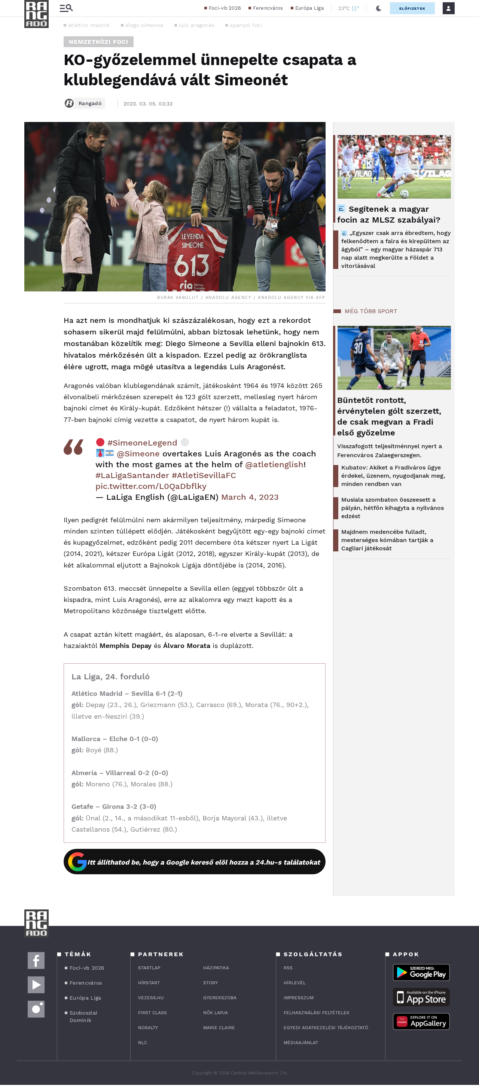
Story (210, 982)
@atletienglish (274, 464)
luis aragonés (196, 25)
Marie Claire (219, 1027)
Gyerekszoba (220, 997)
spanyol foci (246, 25)
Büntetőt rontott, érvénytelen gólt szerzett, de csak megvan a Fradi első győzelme (389, 416)
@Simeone (138, 453)
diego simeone (144, 25)
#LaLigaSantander (132, 475)
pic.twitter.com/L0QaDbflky (151, 486)
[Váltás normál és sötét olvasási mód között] (378, 8)
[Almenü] (66, 8)
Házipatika (216, 967)
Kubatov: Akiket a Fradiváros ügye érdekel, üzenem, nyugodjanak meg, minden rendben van (393, 475)
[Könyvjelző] (32, 365)
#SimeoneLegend (142, 442)
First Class (152, 1012)
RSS (288, 967)
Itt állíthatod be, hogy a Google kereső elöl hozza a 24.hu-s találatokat (203, 862)
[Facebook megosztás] (32, 323)
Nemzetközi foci (98, 41)
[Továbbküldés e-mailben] (32, 343)
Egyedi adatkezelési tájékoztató (326, 1027)
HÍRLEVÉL (295, 982)
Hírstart (149, 982)
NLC (142, 1042)
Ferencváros (268, 8)
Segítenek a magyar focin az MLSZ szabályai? (388, 214)
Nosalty (148, 1027)
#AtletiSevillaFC (204, 475)
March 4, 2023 (250, 497)
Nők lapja (215, 1012)
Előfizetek (412, 8)
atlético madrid (89, 25)
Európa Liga (309, 8)
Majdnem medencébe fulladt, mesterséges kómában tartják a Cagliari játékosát (387, 540)
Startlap (149, 967)
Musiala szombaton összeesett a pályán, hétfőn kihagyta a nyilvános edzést (392, 508)
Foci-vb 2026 (225, 8)
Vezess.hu (151, 997)
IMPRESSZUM (299, 997)
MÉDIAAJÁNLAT (301, 1042)
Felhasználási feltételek (317, 1012)
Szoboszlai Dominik (83, 1016)
